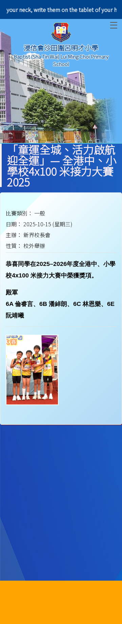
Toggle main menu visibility (114, 25)
